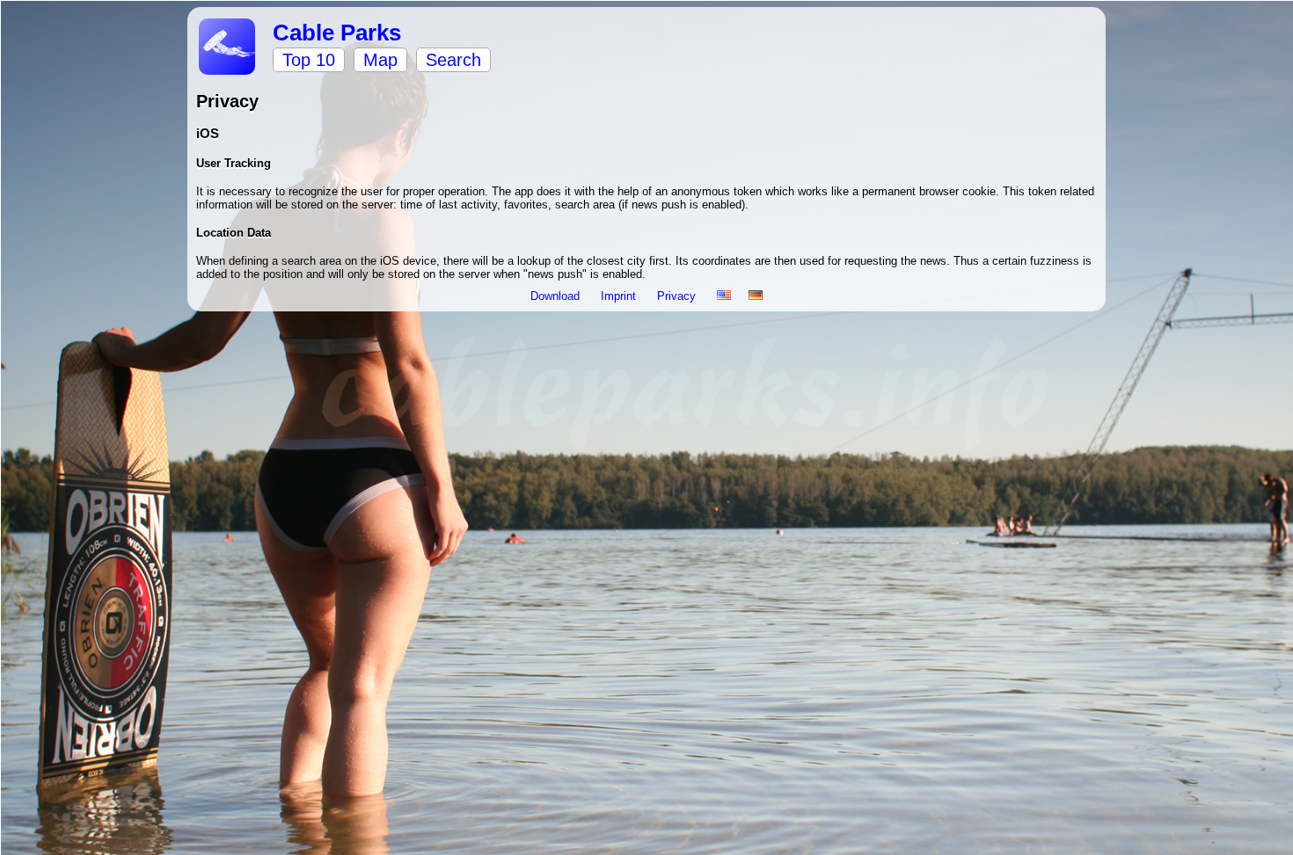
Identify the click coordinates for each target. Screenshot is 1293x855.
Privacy (678, 296)
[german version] (756, 296)
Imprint (620, 296)
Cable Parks (337, 32)
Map (380, 59)
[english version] (724, 296)
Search (453, 59)
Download (556, 296)
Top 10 (308, 59)
